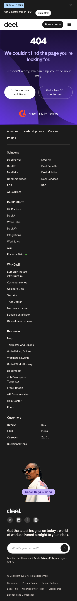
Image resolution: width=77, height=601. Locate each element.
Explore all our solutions (20, 92)
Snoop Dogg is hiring (38, 491)
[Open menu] (69, 24)
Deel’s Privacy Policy (44, 558)
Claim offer (43, 13)
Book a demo (53, 24)
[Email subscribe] (64, 548)
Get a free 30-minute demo (55, 92)
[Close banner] (70, 5)
